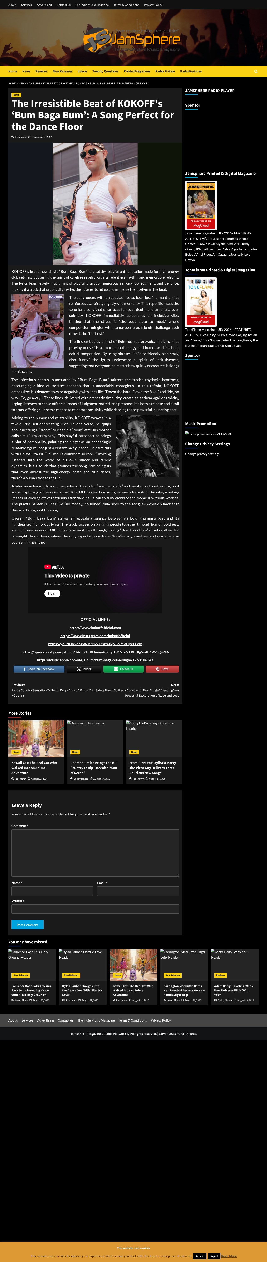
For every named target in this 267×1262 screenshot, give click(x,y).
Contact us (64, 4)
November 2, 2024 (42, 136)
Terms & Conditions (126, 4)
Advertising (44, 4)
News (26, 71)
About (12, 4)
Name (16, 883)
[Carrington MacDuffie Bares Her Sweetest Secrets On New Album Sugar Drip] (184, 965)
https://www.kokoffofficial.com (95, 627)
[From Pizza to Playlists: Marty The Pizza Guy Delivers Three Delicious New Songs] (154, 738)
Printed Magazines (137, 71)
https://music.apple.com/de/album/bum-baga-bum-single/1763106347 (95, 660)
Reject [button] (214, 1256)
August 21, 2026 (39, 779)
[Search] (256, 71)
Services (26, 4)
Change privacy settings (202, 454)
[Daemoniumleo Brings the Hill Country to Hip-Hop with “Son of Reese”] (95, 738)
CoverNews (167, 1034)
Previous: (52, 690)
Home (12, 71)
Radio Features (191, 71)
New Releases (62, 71)
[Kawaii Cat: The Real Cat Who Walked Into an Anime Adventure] (36, 738)
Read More (229, 1256)
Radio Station (165, 71)
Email (102, 883)
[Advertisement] (211, 138)
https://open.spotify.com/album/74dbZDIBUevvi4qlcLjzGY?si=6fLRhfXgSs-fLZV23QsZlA (95, 652)
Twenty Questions (105, 71)
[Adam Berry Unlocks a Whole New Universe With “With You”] (235, 965)
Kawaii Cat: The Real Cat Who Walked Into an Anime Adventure (34, 767)
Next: (137, 690)
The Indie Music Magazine (92, 4)
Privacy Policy (153, 4)
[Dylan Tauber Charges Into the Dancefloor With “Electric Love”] (83, 965)
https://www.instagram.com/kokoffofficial (95, 635)
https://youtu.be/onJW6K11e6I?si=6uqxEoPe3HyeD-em (95, 644)
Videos (82, 71)
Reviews (41, 71)
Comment (19, 826)
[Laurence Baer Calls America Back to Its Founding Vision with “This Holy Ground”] (32, 965)
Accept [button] (199, 1256)
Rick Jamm (21, 136)
